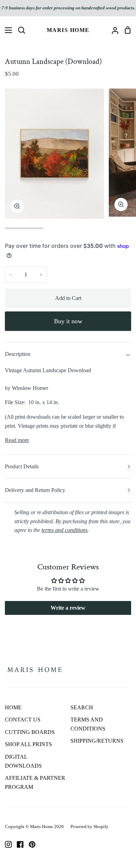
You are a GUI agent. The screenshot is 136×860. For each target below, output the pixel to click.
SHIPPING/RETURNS (96, 741)
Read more (17, 440)
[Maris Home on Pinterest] (32, 844)
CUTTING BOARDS (30, 732)
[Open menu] (6, 30)
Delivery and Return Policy (35, 490)
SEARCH (81, 707)
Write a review (68, 608)
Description (17, 354)
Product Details (22, 466)
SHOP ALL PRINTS (28, 744)
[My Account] (112, 30)
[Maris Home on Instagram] (8, 844)
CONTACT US (22, 720)
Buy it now (68, 321)
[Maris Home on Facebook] (20, 844)
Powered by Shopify (89, 826)
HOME (13, 707)
